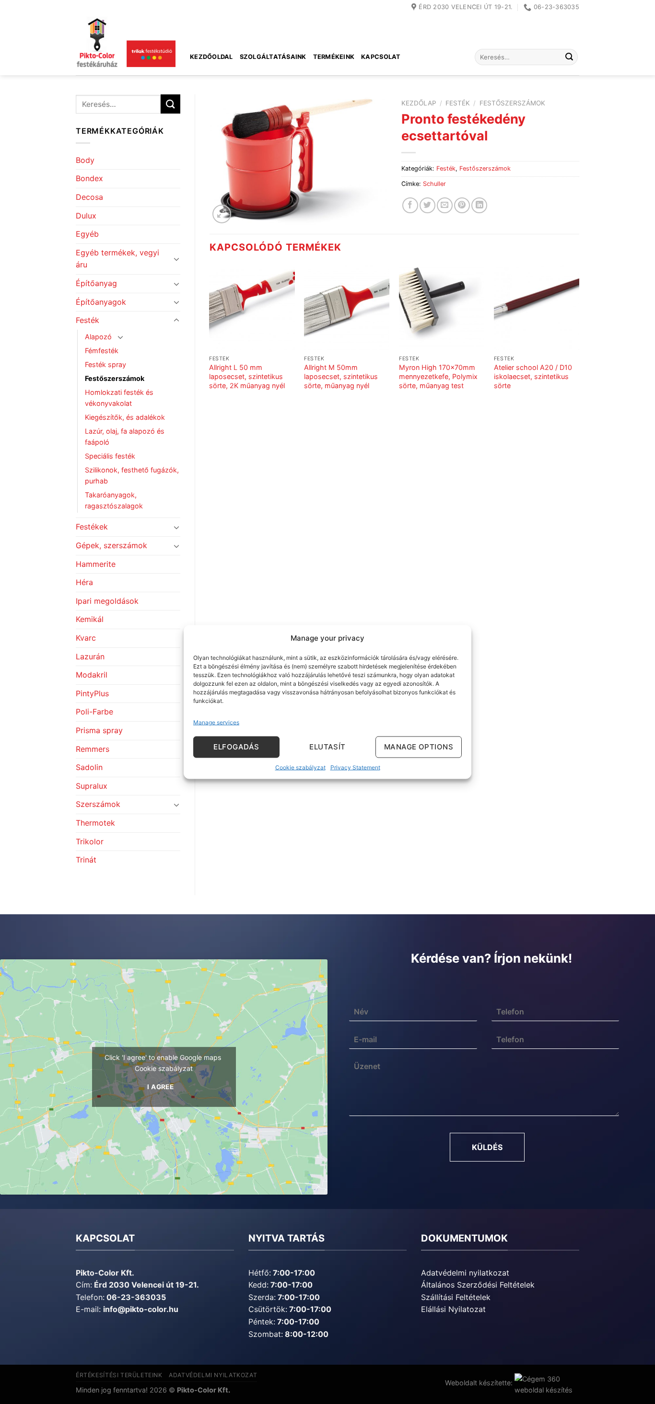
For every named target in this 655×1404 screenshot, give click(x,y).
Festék (87, 320)
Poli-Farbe (94, 711)
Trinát (86, 859)
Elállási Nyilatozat (453, 1309)
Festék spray (105, 364)
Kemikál (90, 619)
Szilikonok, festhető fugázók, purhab (132, 475)
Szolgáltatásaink (273, 56)
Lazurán (90, 656)
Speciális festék (110, 456)
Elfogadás (236, 746)
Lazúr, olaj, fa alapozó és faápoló (124, 436)
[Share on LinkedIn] (479, 205)
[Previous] (210, 341)
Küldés (487, 1147)
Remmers (92, 749)
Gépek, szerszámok (111, 545)
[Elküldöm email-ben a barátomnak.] (445, 205)
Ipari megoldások (107, 601)
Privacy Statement (355, 767)
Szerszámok (98, 804)
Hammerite (96, 564)
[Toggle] (176, 259)
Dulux (86, 215)
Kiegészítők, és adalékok (125, 417)
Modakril (91, 674)
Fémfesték (101, 350)
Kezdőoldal (211, 56)
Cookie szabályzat (300, 767)
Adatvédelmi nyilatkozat (465, 1272)
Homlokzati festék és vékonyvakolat (119, 397)
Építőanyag (96, 283)
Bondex (89, 178)
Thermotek (95, 823)
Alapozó (98, 337)
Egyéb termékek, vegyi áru (117, 259)
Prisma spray (99, 730)
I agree (160, 1087)
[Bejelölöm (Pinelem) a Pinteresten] (462, 205)
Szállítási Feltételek (456, 1297)
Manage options (418, 746)
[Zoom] (221, 214)
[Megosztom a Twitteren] (427, 205)
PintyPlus (92, 693)
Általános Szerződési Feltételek (478, 1284)
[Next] (579, 341)
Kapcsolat (380, 56)
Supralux (91, 786)
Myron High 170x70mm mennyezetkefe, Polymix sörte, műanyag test (438, 376)
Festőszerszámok (114, 378)
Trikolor (90, 841)
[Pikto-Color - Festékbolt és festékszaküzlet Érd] (125, 45)
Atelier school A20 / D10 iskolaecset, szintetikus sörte (533, 376)
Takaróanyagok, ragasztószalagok (114, 500)
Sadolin (89, 767)
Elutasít (327, 746)
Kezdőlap (418, 103)
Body (85, 160)
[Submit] (569, 57)
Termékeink (334, 56)
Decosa (89, 197)
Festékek (92, 526)
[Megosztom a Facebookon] (410, 205)
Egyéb (87, 234)
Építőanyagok (101, 302)
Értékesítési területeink (119, 1375)
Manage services (216, 721)
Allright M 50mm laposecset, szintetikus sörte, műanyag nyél (341, 376)
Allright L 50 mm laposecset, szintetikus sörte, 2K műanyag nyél (247, 376)
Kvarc (86, 638)
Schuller (434, 183)
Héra (84, 582)
